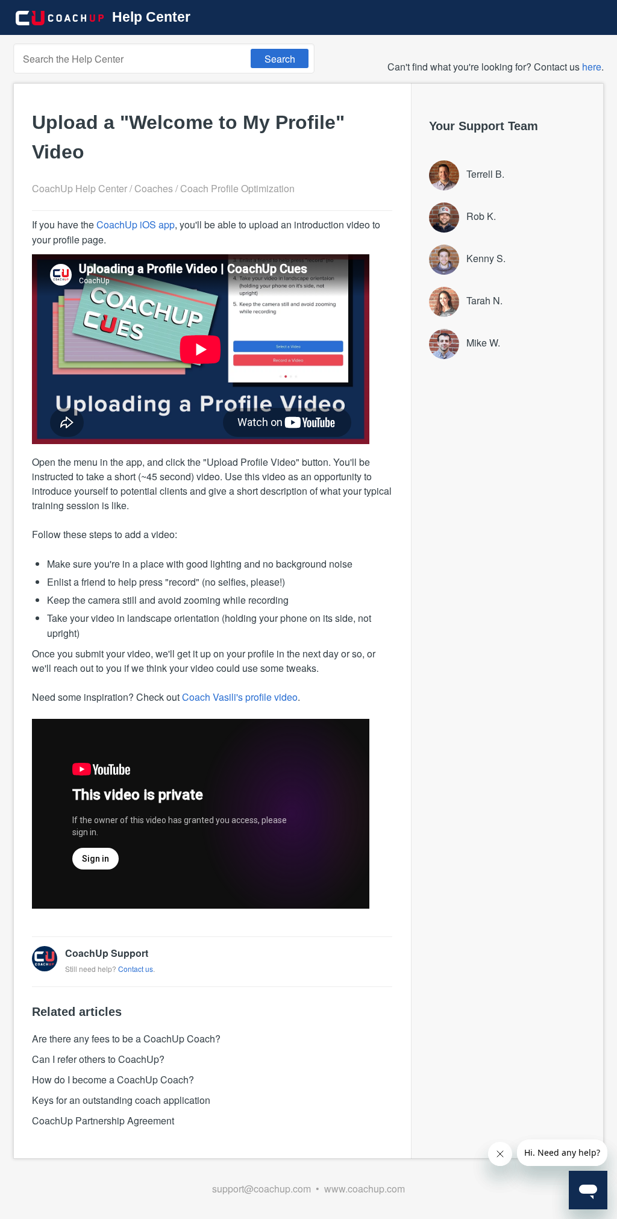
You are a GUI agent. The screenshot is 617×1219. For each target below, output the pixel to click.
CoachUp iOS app (135, 224)
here (591, 67)
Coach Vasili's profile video (240, 697)
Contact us (135, 969)
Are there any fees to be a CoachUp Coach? (126, 1038)
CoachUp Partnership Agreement (103, 1120)
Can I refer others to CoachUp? (98, 1059)
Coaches (153, 188)
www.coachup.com (364, 1188)
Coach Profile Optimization (237, 188)
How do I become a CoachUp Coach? (113, 1079)
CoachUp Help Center (79, 188)
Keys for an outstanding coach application (121, 1100)
